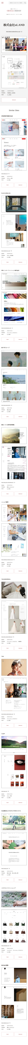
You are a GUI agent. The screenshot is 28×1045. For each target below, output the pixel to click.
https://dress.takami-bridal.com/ (6, 636)
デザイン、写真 (9, 178)
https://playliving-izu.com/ (5, 250)
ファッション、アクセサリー (12, 332)
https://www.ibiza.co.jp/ (5, 945)
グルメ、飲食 (9, 795)
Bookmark (20, 262)
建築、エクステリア (10, 1027)
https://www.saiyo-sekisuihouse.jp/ (7, 482)
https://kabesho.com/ (5, 1022)
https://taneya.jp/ (4, 791)
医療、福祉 (9, 409)
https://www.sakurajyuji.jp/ (5, 405)
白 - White (9, 94)
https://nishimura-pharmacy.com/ (7, 559)
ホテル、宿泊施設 (10, 255)
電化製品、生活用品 (11, 92)
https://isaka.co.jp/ (4, 173)
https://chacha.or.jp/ (4, 868)
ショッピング (9, 950)
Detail (8, 262)
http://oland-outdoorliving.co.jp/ (13, 31)
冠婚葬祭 (19, 641)
